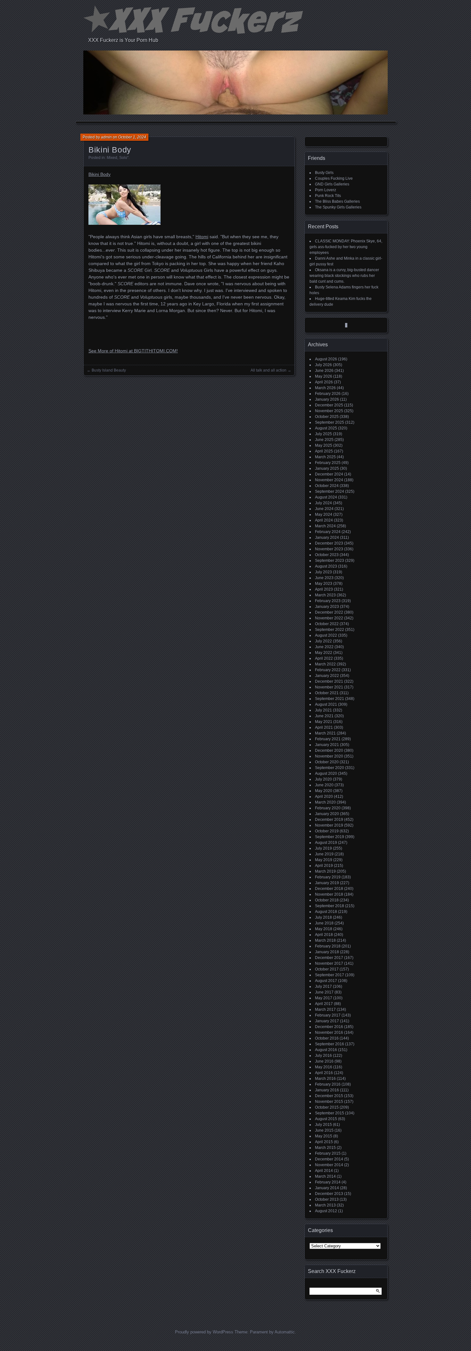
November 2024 (329, 480)
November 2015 (329, 1101)
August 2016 (326, 1050)
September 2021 (329, 698)
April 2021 (324, 727)
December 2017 (329, 957)
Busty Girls (324, 172)
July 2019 (323, 848)
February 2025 (328, 462)
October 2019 (327, 831)
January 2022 (327, 675)
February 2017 (328, 1015)
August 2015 (326, 1119)
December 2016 (329, 1027)
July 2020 (323, 779)
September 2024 (329, 491)
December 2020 (329, 750)
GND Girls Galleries (332, 184)
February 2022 (328, 670)
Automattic (285, 1332)
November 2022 (329, 618)
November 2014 (329, 1165)
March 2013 (325, 1205)
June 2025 (324, 439)
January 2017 (327, 1021)
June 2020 (324, 785)
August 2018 (326, 911)
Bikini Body (99, 174)
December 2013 (329, 1193)
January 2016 (327, 1090)
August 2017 (326, 980)
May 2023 (323, 583)
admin (106, 137)
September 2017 (329, 975)
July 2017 (323, 986)
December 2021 (329, 681)
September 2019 (329, 837)
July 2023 (323, 572)
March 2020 (325, 802)
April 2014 (324, 1170)
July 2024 (323, 503)
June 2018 (324, 923)
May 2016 (323, 1067)
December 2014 (329, 1159)
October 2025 (327, 416)
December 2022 (329, 612)
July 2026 (323, 365)
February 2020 (328, 808)
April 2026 (324, 382)
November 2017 (329, 963)
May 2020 (323, 791)
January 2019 (327, 883)
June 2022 (324, 647)
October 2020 (327, 762)
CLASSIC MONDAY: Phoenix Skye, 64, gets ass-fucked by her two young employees (346, 247)
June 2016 (324, 1061)
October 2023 (327, 555)
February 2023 (328, 601)
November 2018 (329, 894)
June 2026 (324, 370)
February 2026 (328, 393)
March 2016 (325, 1078)
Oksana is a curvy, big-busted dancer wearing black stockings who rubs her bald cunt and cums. (344, 276)
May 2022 (323, 652)
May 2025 (323, 445)
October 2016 (327, 1038)
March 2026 (325, 388)
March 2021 (325, 733)
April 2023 (324, 589)
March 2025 (325, 457)
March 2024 (325, 526)
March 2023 (325, 595)
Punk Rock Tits (328, 195)
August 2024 (326, 497)
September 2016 (329, 1044)
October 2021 (327, 693)
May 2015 (323, 1136)
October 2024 (327, 485)
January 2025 (327, 468)
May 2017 (323, 998)
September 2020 (329, 768)
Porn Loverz (325, 190)
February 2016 (328, 1084)
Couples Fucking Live (334, 178)
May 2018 (323, 929)
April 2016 (324, 1073)
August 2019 (326, 842)
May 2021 (323, 721)
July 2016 (323, 1055)
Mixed (112, 157)
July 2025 (323, 434)
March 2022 (325, 664)
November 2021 (329, 687)
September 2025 (329, 422)
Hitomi (201, 236)
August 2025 (326, 428)
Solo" (123, 157)
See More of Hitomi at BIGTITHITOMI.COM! (133, 350)
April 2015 (324, 1142)
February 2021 (328, 739)
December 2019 (329, 819)
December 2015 (329, 1096)
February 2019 (328, 877)
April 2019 (324, 865)
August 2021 (326, 704)
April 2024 (324, 520)
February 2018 (328, 946)
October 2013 (327, 1199)
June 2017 (324, 992)
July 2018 (323, 917)
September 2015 (329, 1113)
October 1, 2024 (132, 137)
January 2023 (327, 606)
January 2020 (327, 814)
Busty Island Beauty (109, 370)
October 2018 (327, 900)
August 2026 (326, 359)
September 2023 (329, 560)
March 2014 (325, 1176)
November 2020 (329, 756)
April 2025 (324, 451)
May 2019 (323, 860)
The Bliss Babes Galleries (337, 201)
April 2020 (324, 796)
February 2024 (328, 532)
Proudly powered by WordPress (204, 1332)
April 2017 (324, 1003)
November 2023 (329, 549)
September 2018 (329, 906)
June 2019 (324, 854)
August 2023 (326, 566)
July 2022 (323, 641)
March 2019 (325, 871)
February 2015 (328, 1153)
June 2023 (324, 578)
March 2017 (325, 1009)
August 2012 (326, 1211)
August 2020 (326, 773)
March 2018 (325, 940)
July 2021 (323, 710)
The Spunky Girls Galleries (338, 207)
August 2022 (326, 635)
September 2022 (329, 629)
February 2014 (328, 1182)
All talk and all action (268, 370)
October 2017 (327, 969)
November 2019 (329, 825)
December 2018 (329, 888)
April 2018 (324, 934)
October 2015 (327, 1107)
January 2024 (327, 537)
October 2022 (327, 624)
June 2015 (324, 1130)
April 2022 (324, 658)
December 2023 (329, 543)
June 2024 (324, 509)
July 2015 (323, 1124)
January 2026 (327, 399)
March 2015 (325, 1147)
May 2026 (323, 376)
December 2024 (329, 474)
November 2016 (329, 1032)
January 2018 (327, 952)
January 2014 (327, 1188)
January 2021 (327, 744)
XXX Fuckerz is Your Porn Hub (123, 40)
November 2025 (329, 411)
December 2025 (329, 405)
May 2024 (323, 514)
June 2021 (324, 716)
